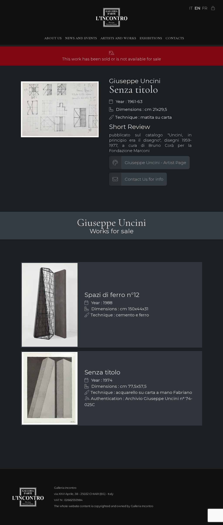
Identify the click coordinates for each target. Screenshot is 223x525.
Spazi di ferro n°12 (111, 295)
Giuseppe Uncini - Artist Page (155, 162)
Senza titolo (102, 372)
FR (204, 8)
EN (197, 8)
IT (191, 8)
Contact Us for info (144, 179)
